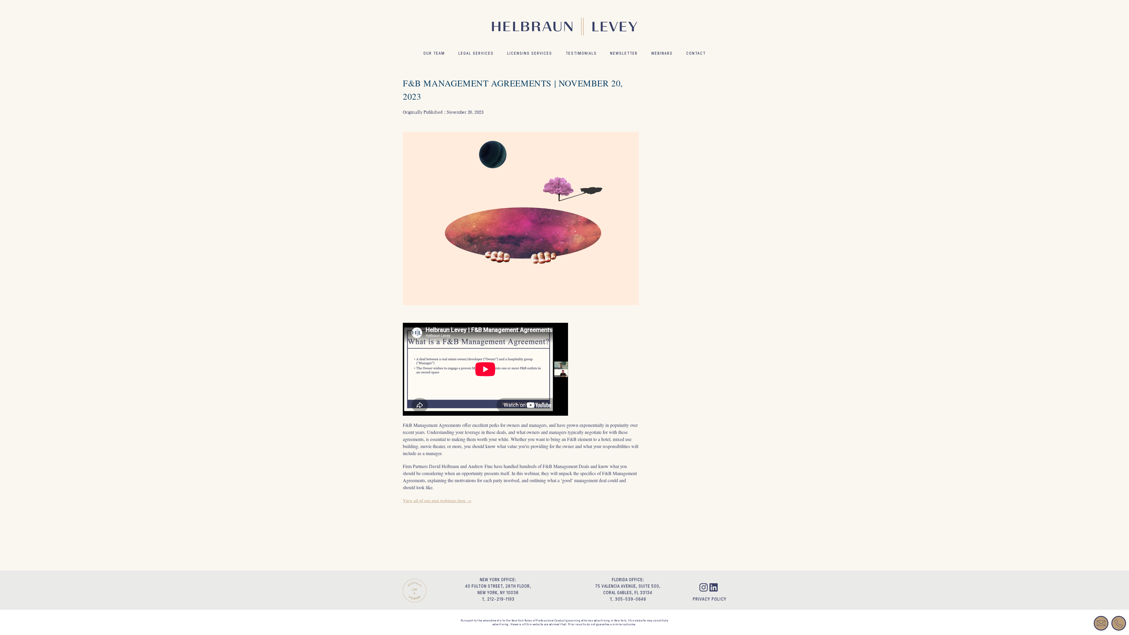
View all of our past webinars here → (437, 500)
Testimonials (581, 53)
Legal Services (476, 53)
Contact (696, 53)
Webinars (662, 53)
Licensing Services (529, 53)
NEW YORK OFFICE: (498, 579)
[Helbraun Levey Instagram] (704, 588)
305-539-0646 (630, 599)
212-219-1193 (501, 599)
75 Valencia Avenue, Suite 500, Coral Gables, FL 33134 (628, 589)
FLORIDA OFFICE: (628, 579)
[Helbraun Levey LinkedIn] (714, 588)
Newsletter (624, 53)
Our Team (434, 53)
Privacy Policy (709, 599)
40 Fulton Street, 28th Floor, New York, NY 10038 (498, 589)
